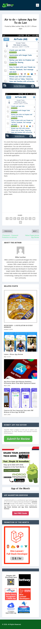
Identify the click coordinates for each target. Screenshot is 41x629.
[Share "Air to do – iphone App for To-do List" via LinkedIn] (22, 218)
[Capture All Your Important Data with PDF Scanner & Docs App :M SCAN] (20, 398)
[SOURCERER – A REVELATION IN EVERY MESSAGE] (20, 306)
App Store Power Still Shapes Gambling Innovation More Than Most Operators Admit (20, 382)
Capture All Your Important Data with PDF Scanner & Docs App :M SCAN (18, 411)
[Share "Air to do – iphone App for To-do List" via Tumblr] (15, 218)
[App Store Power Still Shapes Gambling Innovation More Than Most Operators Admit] (20, 369)
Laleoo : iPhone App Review (13, 354)
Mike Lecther (16, 26)
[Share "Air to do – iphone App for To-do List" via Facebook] (7, 218)
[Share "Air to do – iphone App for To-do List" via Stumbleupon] (30, 218)
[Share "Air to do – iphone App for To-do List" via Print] (20, 222)
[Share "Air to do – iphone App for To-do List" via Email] (34, 218)
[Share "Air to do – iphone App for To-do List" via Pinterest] (18, 218)
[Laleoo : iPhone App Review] (20, 342)
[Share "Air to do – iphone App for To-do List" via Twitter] (11, 218)
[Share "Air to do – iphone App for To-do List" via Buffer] (26, 218)
